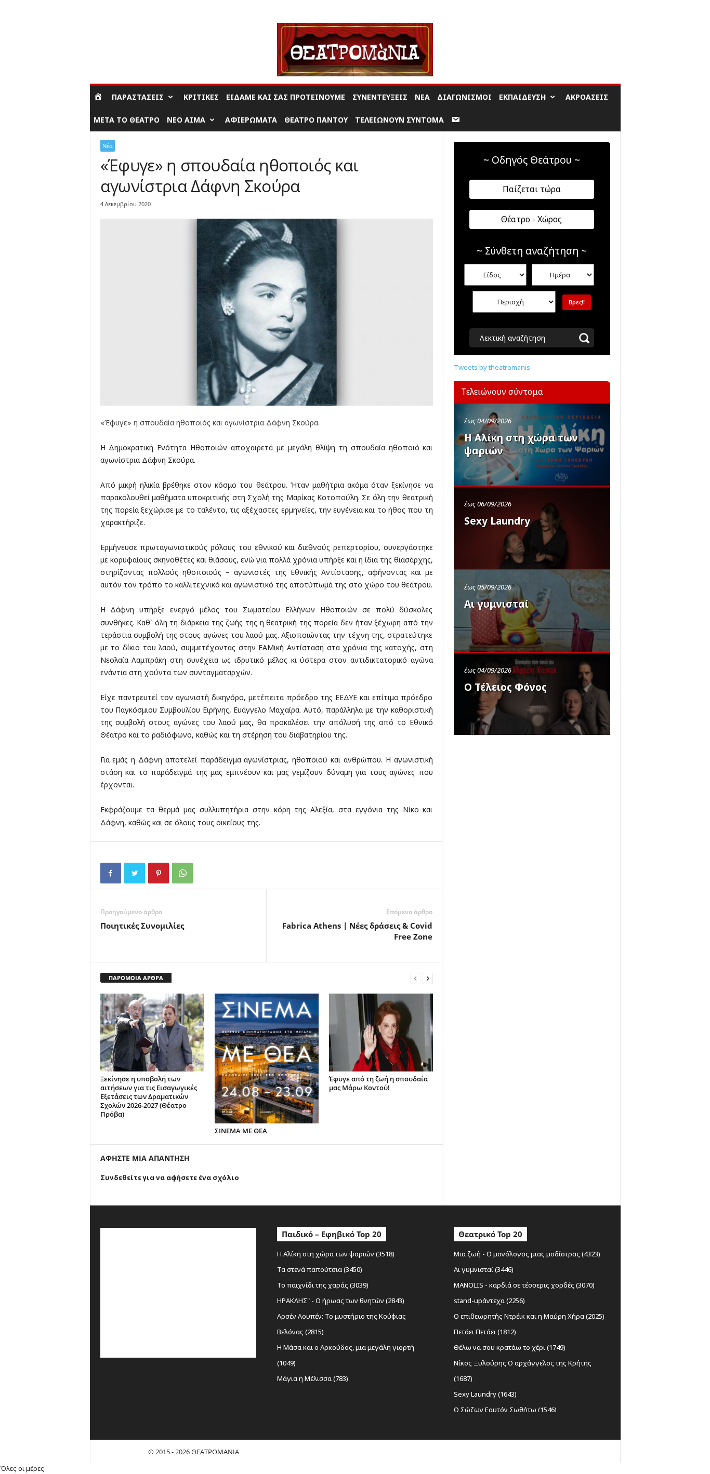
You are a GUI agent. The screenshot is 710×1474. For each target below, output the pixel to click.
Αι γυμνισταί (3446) (484, 1269)
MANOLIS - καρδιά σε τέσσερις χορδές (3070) (524, 1285)
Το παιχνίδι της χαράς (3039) (323, 1285)
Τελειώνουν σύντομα (399, 120)
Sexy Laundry (497, 521)
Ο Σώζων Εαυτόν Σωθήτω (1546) (505, 1409)
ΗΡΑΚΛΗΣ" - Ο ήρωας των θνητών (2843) (340, 1300)
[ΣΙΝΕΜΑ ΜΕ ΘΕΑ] (267, 1058)
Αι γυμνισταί (496, 604)
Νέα (422, 97)
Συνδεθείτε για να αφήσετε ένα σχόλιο (169, 1177)
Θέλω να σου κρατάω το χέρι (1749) (510, 1347)
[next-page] (428, 978)
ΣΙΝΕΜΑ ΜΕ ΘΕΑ (241, 1130)
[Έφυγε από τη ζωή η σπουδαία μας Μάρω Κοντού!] (381, 1032)
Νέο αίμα (186, 120)
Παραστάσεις (138, 97)
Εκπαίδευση (522, 97)
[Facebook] (110, 873)
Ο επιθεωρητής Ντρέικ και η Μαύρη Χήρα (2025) (529, 1316)
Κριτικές (201, 97)
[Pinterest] (158, 873)
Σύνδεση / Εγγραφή (119, 7)
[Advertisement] (532, 807)
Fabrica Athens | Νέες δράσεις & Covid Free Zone (357, 931)
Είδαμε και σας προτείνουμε (285, 97)
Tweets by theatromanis (492, 367)
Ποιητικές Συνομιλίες (142, 925)
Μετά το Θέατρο (127, 120)
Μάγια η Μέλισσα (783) (312, 1378)
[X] (134, 873)
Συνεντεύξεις (379, 97)
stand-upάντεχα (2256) (489, 1300)
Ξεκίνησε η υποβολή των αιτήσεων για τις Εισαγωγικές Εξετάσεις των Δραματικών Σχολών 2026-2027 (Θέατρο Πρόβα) (148, 1096)
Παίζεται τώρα (532, 189)
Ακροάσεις (587, 97)
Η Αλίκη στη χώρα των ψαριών (521, 444)
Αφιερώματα (251, 120)
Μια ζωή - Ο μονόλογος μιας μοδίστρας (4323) (527, 1253)
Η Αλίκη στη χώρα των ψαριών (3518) (336, 1253)
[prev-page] (415, 978)
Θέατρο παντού (316, 120)
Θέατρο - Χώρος (531, 219)
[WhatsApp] (182, 873)
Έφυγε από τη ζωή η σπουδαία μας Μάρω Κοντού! (378, 1083)
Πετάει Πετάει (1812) (485, 1331)
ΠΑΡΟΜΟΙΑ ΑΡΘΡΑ (136, 978)
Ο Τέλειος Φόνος (505, 687)
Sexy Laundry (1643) (485, 1394)
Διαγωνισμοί (464, 97)
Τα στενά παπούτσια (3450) (319, 1269)
